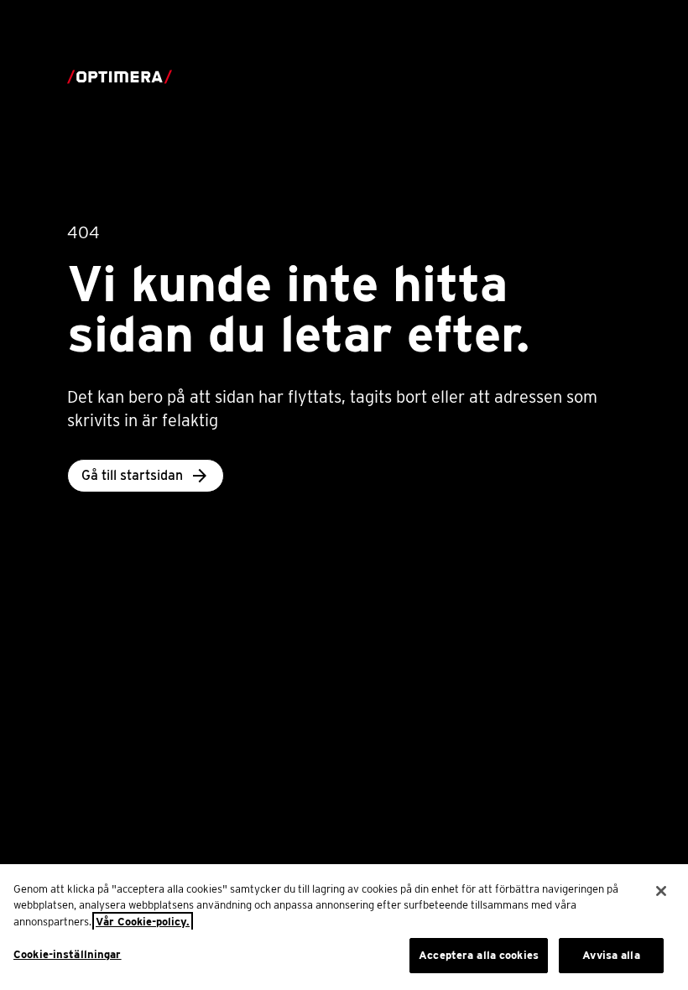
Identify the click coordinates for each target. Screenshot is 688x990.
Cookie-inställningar (67, 954)
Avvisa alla (610, 955)
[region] (344, 927)
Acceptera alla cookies (479, 955)
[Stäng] (661, 891)
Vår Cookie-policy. (143, 921)
